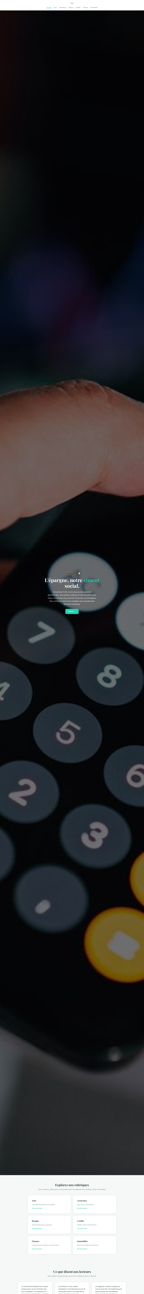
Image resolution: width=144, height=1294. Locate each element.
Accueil (49, 7)
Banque (70, 7)
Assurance (62, 7)
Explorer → (72, 611)
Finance (85, 7)
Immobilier (93, 7)
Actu (55, 7)
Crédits (78, 7)
